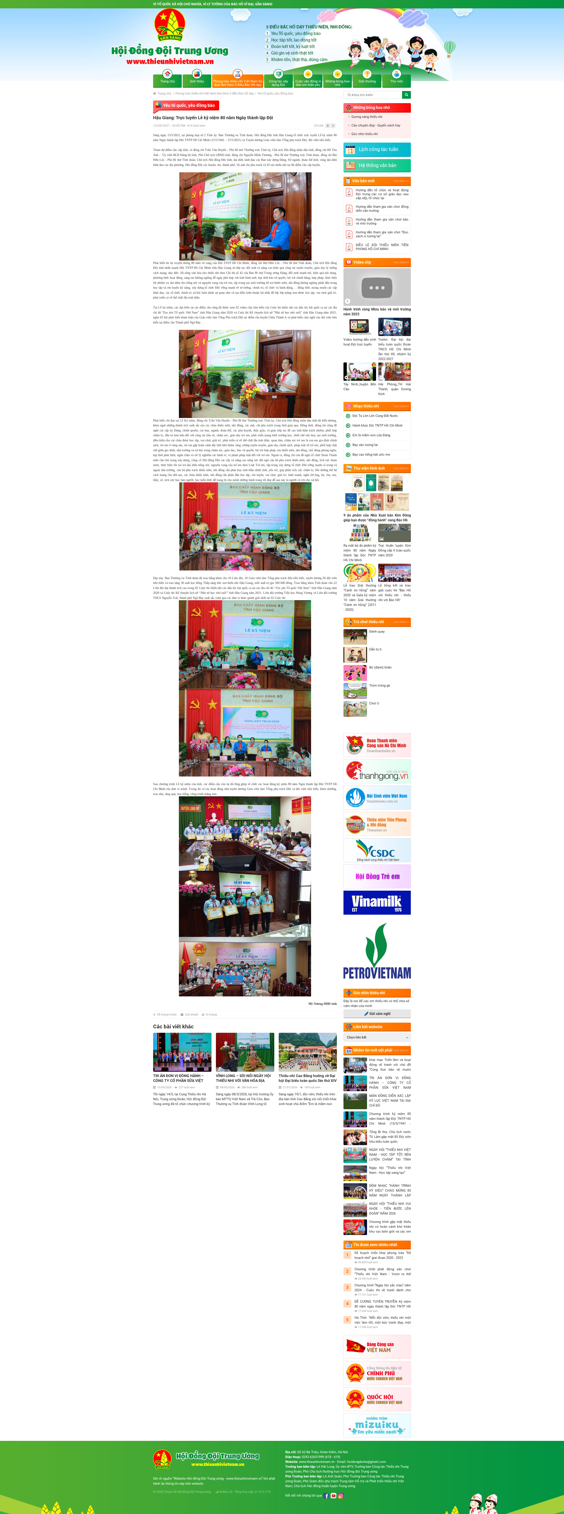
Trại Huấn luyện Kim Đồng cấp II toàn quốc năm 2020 (394, 550)
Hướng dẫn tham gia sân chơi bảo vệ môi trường (382, 221)
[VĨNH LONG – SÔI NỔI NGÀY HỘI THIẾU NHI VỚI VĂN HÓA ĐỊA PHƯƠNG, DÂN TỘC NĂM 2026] (182, 1052)
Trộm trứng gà (379, 685)
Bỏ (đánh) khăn (380, 667)
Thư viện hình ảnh (369, 468)
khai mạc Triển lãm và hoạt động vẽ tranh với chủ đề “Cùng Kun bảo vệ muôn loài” (390, 1065)
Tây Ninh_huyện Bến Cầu (359, 386)
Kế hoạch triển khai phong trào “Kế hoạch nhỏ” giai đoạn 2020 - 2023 (382, 1255)
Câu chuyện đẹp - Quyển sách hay (375, 125)
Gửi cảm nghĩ (379, 1014)
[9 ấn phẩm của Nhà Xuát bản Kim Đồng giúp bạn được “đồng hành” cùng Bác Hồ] (377, 493)
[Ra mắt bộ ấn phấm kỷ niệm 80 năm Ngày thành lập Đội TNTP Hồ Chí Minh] (359, 533)
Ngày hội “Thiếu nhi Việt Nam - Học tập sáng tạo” (390, 1170)
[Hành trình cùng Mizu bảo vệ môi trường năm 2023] (377, 287)
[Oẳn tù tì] (355, 655)
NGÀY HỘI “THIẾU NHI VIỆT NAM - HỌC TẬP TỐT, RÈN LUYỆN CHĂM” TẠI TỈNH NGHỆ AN (390, 1155)
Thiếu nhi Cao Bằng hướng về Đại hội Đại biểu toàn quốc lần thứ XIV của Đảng (245, 1078)
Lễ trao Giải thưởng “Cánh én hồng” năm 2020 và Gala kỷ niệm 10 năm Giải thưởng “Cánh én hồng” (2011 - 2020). (359, 597)
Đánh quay (377, 631)
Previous (156, 1054)
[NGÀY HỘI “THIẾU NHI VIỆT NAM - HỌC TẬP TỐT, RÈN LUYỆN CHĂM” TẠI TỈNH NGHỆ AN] (355, 1155)
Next (334, 1054)
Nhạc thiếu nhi (366, 406)
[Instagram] (341, 1496)
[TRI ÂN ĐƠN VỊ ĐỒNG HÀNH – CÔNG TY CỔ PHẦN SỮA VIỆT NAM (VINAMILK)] (355, 1083)
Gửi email (191, 1014)
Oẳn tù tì (375, 649)
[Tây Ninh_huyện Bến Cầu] (359, 371)
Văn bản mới (363, 180)
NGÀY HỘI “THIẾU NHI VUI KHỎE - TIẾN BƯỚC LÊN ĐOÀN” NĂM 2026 (390, 1208)
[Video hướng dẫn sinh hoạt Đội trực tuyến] (359, 327)
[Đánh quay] (355, 637)
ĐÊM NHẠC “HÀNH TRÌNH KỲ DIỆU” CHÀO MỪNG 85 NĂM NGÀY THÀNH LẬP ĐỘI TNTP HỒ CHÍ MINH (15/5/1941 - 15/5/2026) (390, 1191)
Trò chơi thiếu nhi (368, 621)
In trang (211, 1014)
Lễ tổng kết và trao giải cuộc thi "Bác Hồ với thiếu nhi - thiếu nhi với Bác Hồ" (394, 592)
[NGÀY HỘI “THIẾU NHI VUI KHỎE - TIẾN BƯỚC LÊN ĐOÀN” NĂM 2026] (355, 1209)
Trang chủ (164, 93)
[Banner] (282, 44)
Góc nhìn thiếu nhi (364, 134)
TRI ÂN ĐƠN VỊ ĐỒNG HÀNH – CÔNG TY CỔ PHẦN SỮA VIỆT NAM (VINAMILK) (390, 1083)
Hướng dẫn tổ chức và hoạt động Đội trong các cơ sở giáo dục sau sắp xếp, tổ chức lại (382, 194)
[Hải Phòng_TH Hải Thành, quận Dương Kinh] (394, 371)
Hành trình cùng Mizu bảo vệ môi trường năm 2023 (377, 311)
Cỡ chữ (319, 125)
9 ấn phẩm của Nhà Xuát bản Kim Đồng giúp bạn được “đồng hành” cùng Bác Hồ (377, 517)
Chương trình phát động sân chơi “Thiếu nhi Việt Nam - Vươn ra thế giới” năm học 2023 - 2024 (382, 1271)
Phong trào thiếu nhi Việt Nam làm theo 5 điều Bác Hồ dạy (214, 93)
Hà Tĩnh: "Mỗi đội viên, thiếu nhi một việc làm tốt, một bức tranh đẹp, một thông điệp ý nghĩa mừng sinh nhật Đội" (382, 1320)
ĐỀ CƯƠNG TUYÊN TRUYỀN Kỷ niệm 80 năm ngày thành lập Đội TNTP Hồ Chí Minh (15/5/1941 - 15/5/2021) (382, 1304)
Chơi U (374, 703)
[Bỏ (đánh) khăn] (355, 673)
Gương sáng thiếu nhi (366, 117)
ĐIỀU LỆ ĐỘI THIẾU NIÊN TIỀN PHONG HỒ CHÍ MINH (382, 247)
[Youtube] (333, 1496)
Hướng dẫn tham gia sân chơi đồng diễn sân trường (382, 209)
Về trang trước (167, 1014)
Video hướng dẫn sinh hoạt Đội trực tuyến (359, 342)
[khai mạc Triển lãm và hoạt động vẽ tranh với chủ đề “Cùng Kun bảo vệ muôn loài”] (355, 1065)
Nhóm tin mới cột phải (372, 1050)
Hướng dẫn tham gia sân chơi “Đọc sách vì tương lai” (382, 234)
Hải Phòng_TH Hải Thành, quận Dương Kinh (394, 389)
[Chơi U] (355, 709)
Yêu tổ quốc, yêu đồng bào (275, 93)
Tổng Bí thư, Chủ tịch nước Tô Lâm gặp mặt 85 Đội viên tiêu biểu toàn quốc (390, 1137)
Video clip (362, 262)
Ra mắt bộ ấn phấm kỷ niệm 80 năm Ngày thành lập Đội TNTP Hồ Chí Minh (359, 553)
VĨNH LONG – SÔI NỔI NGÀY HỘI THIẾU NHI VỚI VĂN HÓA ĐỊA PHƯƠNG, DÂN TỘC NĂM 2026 (180, 1078)
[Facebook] (326, 1496)
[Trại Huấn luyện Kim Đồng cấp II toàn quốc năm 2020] (394, 533)
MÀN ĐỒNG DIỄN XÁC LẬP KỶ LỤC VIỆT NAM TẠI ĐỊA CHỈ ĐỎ (390, 1100)
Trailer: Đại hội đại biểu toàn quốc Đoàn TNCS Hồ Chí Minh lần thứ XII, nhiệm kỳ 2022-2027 (394, 349)
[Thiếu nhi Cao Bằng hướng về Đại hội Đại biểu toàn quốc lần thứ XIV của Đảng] (245, 1052)
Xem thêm (400, 181)
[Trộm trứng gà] (355, 691)
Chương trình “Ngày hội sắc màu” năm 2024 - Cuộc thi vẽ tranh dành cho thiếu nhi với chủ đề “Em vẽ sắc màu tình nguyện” (382, 1288)
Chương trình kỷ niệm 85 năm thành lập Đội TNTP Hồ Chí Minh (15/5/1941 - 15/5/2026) (390, 1119)
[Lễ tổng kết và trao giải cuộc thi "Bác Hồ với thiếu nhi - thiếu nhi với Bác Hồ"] (394, 573)
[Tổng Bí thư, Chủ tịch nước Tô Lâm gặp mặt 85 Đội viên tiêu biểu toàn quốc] (355, 1137)
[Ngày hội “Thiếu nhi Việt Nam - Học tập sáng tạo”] (355, 1173)
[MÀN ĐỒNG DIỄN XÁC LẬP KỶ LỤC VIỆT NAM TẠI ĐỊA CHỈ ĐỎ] (355, 1101)
